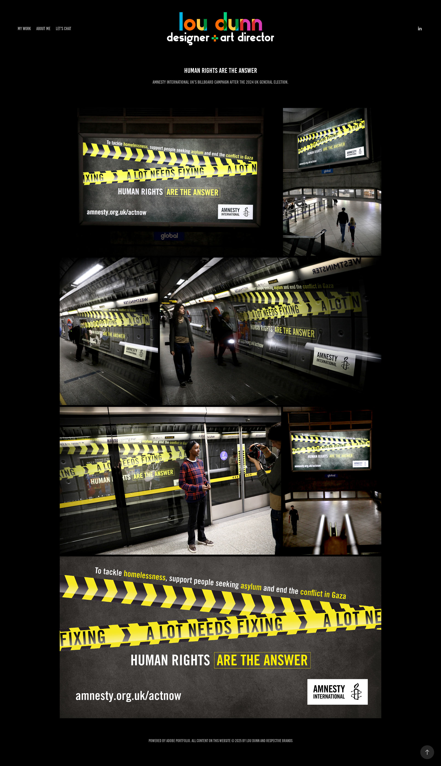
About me (43, 28)
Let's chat (63, 28)
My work (24, 28)
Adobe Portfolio (178, 740)
